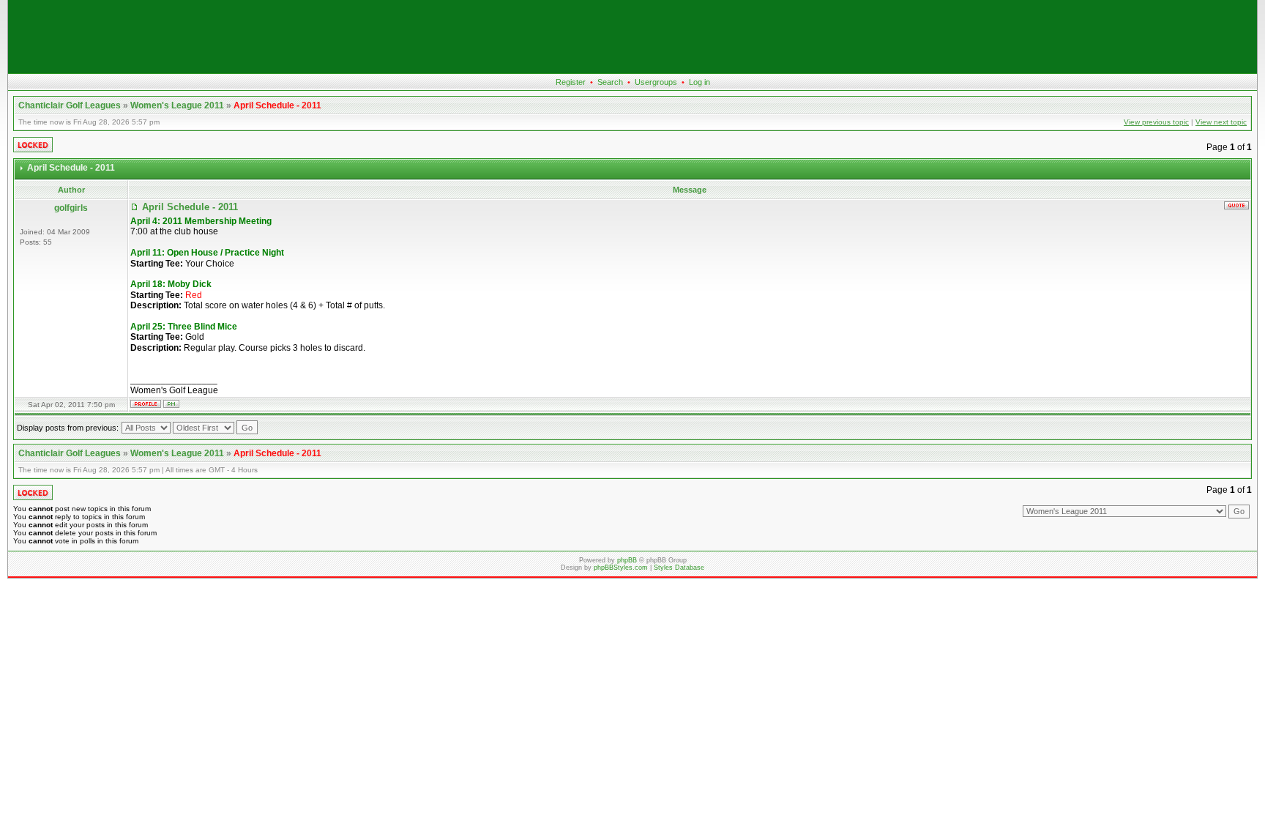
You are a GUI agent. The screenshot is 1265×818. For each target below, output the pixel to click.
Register (571, 82)
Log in (699, 82)
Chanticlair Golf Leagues (69, 105)
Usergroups (656, 82)
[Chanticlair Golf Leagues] (632, 70)
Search (610, 82)
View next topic (1221, 122)
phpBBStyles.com (621, 567)
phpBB (627, 560)
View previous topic (1156, 122)
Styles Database (679, 567)
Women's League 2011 (177, 105)
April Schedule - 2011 (277, 105)
